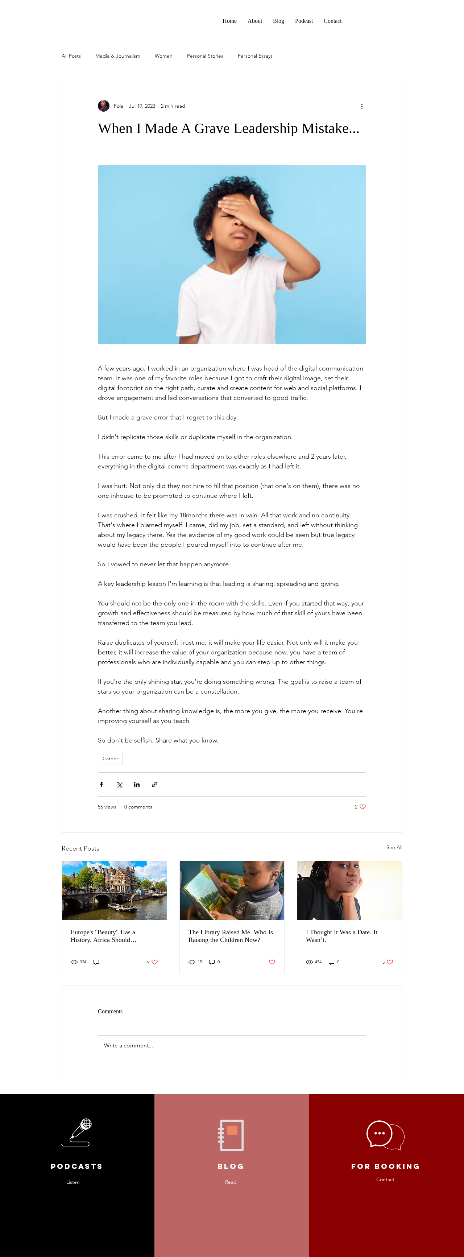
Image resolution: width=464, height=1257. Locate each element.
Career (110, 758)
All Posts (71, 56)
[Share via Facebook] (101, 784)
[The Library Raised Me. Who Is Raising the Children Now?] (232, 890)
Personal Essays (255, 56)
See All (394, 847)
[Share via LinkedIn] (136, 784)
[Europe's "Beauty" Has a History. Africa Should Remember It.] (114, 890)
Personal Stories (205, 56)
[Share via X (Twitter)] (119, 784)
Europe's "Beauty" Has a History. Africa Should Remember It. (103, 936)
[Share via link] (154, 784)
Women (164, 56)
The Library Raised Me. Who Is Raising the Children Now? (230, 936)
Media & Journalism (117, 56)
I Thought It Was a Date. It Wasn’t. (341, 936)
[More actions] (361, 106)
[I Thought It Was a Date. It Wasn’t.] (349, 890)
